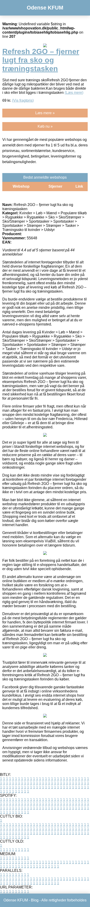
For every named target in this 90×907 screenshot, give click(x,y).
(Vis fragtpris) (23, 100)
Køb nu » (45, 126)
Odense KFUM (45, 8)
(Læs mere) (74, 93)
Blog (35, 900)
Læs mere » (45, 113)
